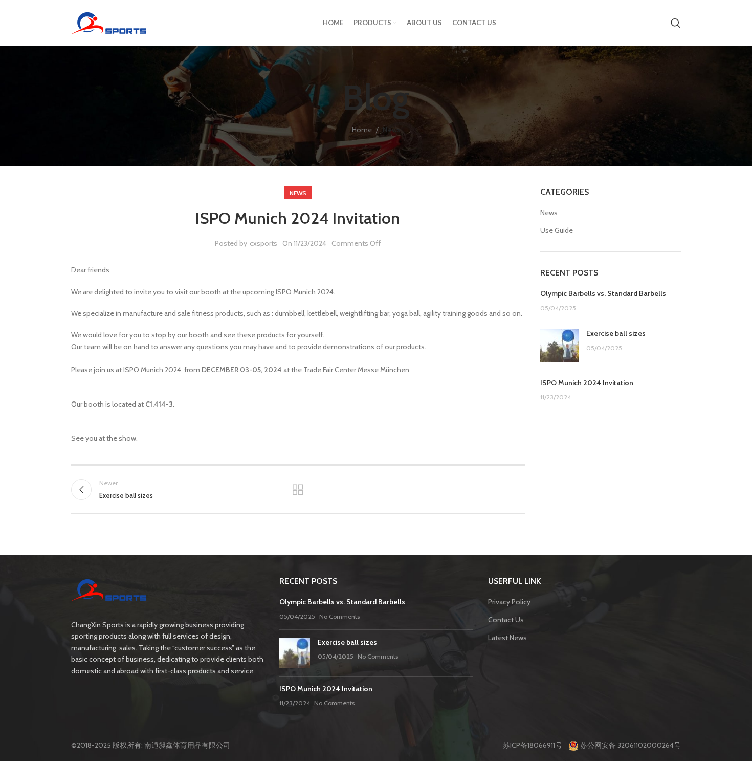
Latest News (507, 637)
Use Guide (556, 230)
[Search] (676, 23)
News (392, 129)
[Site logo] (109, 22)
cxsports (263, 243)
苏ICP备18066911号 (535, 745)
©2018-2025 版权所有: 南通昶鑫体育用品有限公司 (150, 745)
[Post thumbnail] (559, 345)
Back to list (297, 489)
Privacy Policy (509, 601)
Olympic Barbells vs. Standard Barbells (603, 293)
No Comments (339, 616)
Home (362, 129)
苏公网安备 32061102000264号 (630, 745)
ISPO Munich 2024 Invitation (586, 382)
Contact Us (506, 619)
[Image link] (109, 591)
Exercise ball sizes (616, 333)
